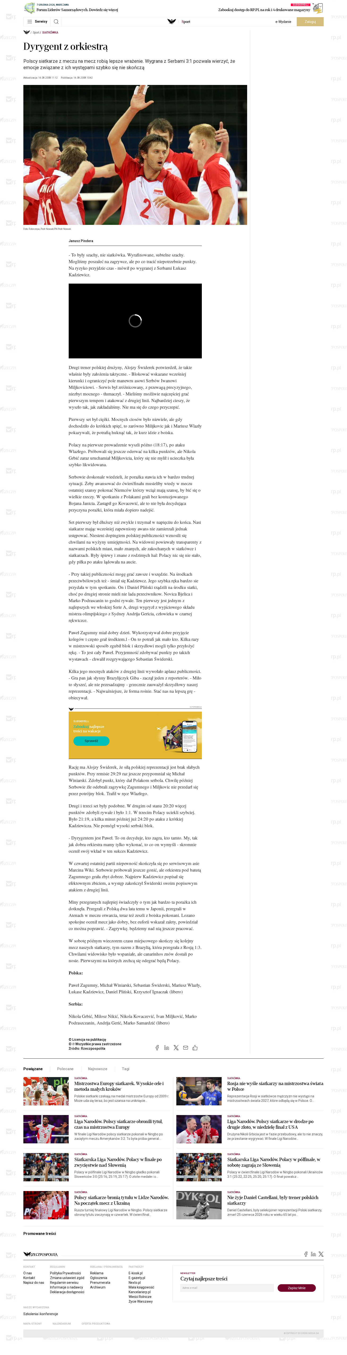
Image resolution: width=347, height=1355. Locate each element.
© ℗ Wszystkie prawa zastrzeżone (95, 1044)
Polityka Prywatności (65, 1273)
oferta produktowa (96, 1323)
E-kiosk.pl (136, 1273)
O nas (27, 1273)
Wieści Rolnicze (140, 1297)
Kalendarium (62, 1323)
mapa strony (32, 1323)
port (186, 21)
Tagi (125, 1069)
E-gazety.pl (137, 1278)
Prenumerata (100, 1282)
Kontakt (29, 1278)
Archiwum (98, 1287)
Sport (36, 32)
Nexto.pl (135, 1282)
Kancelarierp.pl (140, 1292)
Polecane (65, 1069)
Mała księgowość (141, 1287)
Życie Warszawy (141, 1301)
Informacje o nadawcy (66, 1287)
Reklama (96, 1273)
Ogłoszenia (98, 1278)
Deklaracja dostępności (67, 1292)
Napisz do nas (33, 1282)
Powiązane (33, 1069)
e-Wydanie (283, 22)
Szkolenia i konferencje (40, 1314)
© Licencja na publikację (87, 1039)
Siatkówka (50, 32)
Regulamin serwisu (64, 1282)
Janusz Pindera (81, 241)
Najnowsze (97, 1069)
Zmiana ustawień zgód (67, 1278)
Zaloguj (310, 22)
